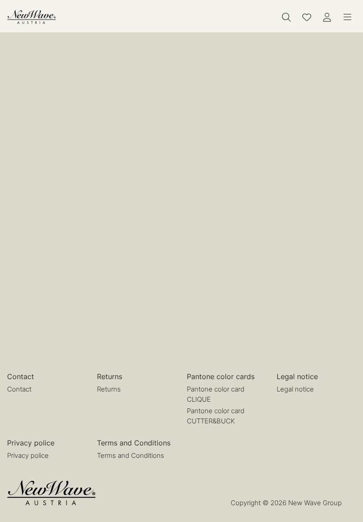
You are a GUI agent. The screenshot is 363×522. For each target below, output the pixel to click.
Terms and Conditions (130, 455)
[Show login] (327, 17)
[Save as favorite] (306, 17)
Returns (109, 389)
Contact (19, 389)
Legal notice (295, 389)
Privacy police (28, 455)
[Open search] (286, 17)
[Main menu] (347, 17)
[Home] (31, 17)
